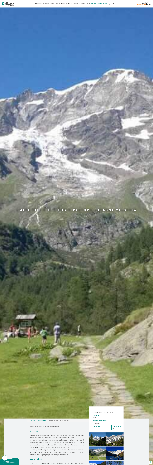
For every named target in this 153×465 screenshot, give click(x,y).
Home (30, 420)
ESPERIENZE (38, 3)
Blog (88, 3)
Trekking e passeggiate (39, 420)
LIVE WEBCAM (76, 3)
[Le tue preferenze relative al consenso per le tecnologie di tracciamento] (150, 462)
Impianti (63, 3)
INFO (69, 3)
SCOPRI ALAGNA (54, 3)
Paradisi (45, 3)
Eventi (83, 3)
